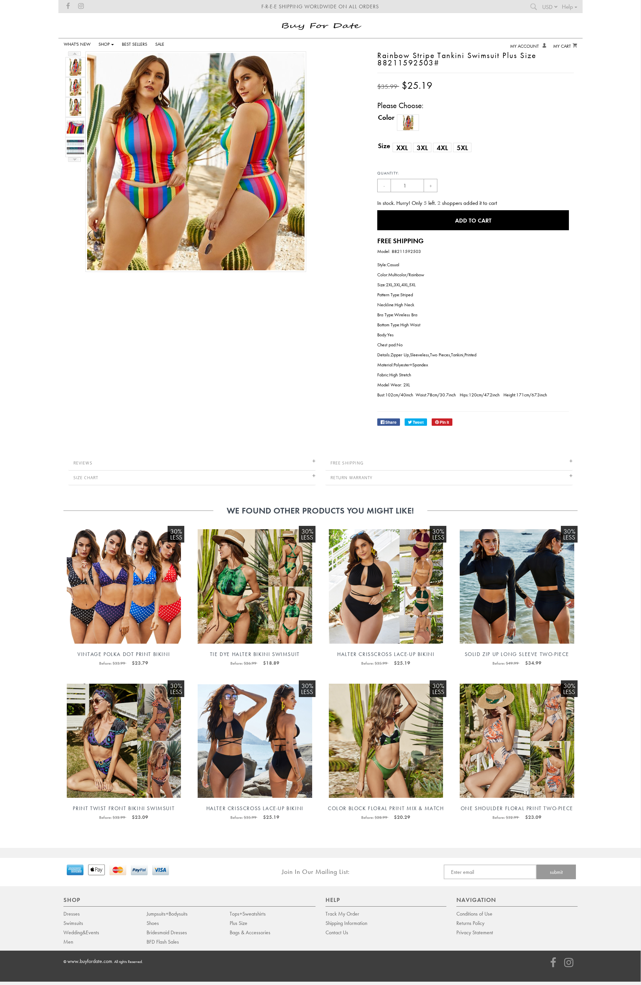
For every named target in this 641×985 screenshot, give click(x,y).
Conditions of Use (474, 913)
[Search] (533, 8)
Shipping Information (346, 923)
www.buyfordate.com (89, 961)
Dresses (71, 913)
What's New (77, 44)
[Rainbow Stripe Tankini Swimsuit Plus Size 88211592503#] (74, 66)
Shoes (153, 923)
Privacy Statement (474, 932)
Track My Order (342, 913)
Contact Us (337, 932)
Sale (159, 44)
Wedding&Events (81, 932)
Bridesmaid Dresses (167, 932)
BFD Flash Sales (163, 941)
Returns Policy (470, 923)
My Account (525, 46)
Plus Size (238, 923)
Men (68, 941)
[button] (408, 122)
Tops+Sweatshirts (248, 913)
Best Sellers (134, 44)
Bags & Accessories (250, 932)
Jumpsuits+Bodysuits (167, 913)
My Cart (562, 46)
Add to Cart (473, 220)
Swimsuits (73, 923)
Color (386, 117)
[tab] (191, 463)
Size (384, 145)
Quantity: (388, 173)
